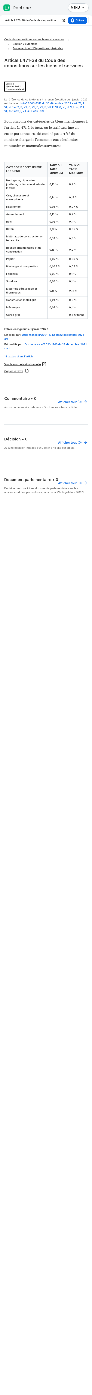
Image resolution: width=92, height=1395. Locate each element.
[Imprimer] (63, 20)
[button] (46, 356)
